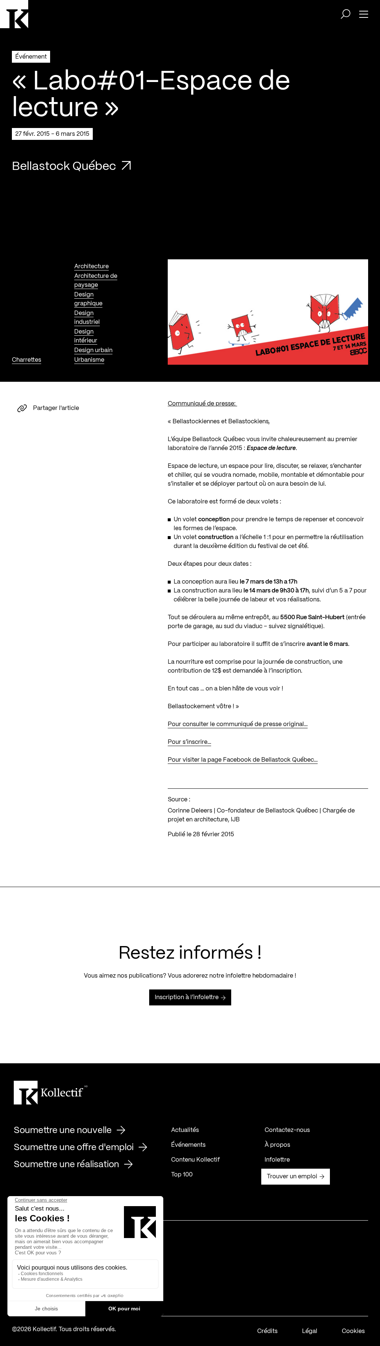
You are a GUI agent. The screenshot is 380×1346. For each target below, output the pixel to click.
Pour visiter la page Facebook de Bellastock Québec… (243, 760)
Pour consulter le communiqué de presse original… (238, 724)
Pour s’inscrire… (189, 742)
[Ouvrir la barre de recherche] (345, 14)
